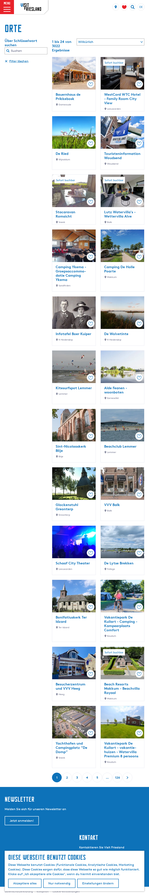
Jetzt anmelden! (22, 821)
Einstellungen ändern (98, 883)
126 (117, 779)
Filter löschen (19, 61)
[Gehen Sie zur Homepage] (31, 7)
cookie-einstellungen (66, 891)
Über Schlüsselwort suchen (21, 42)
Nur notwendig (59, 883)
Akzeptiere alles (24, 883)
